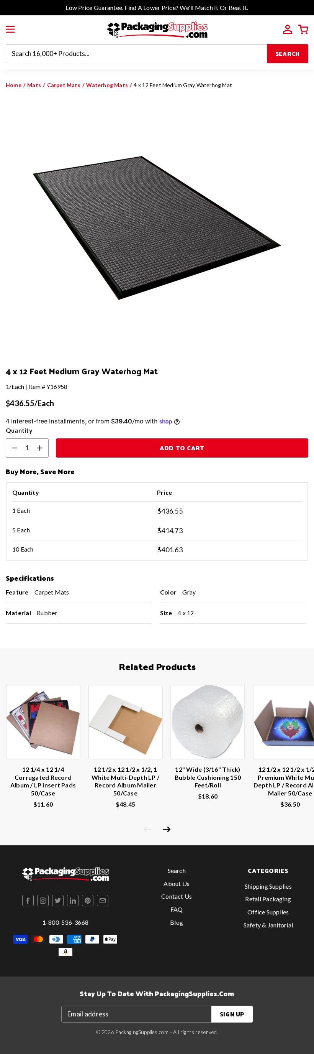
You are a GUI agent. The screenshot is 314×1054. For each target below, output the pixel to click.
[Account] (287, 29)
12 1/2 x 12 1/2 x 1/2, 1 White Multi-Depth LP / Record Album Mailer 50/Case (125, 781)
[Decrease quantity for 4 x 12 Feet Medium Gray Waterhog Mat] (11, 448)
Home (13, 85)
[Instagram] (43, 900)
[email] (102, 900)
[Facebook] (28, 900)
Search (287, 53)
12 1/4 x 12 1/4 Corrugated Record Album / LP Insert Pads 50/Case (43, 781)
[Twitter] (58, 900)
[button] (10, 29)
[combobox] (136, 53)
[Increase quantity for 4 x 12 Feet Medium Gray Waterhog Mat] (43, 448)
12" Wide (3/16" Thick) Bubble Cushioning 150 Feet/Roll (208, 777)
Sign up (232, 1014)
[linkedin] (72, 900)
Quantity (19, 430)
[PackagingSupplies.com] (156, 29)
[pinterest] (87, 900)
